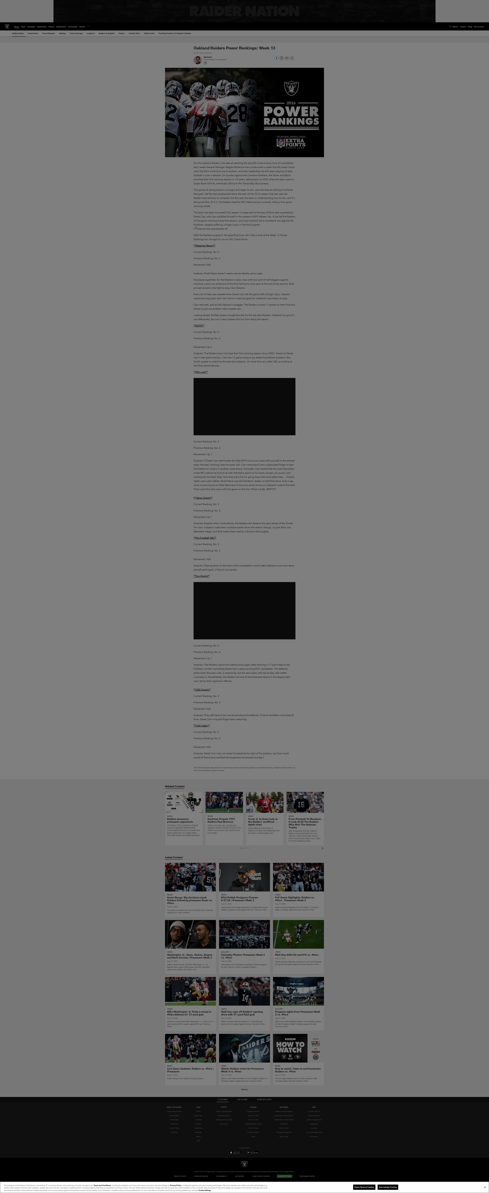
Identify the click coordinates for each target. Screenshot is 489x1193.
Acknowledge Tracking (388, 1187)
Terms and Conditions (102, 1185)
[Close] (485, 1187)
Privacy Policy (175, 1185)
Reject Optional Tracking (364, 1187)
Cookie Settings (205, 1190)
